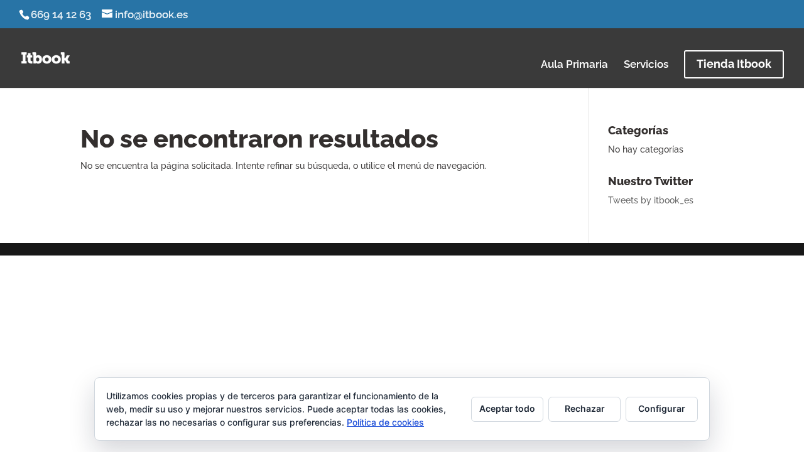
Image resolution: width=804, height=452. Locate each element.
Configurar (661, 408)
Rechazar (585, 408)
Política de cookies (385, 422)
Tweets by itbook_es (650, 200)
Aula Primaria (574, 65)
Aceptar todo (507, 408)
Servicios (646, 65)
